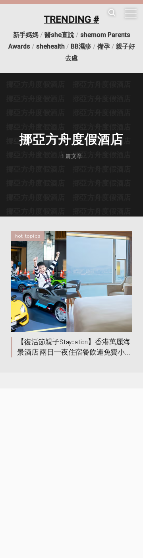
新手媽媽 (26, 35)
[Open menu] (131, 13)
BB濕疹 (81, 46)
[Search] (112, 13)
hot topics (28, 236)
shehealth (50, 46)
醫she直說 (59, 35)
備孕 (103, 46)
